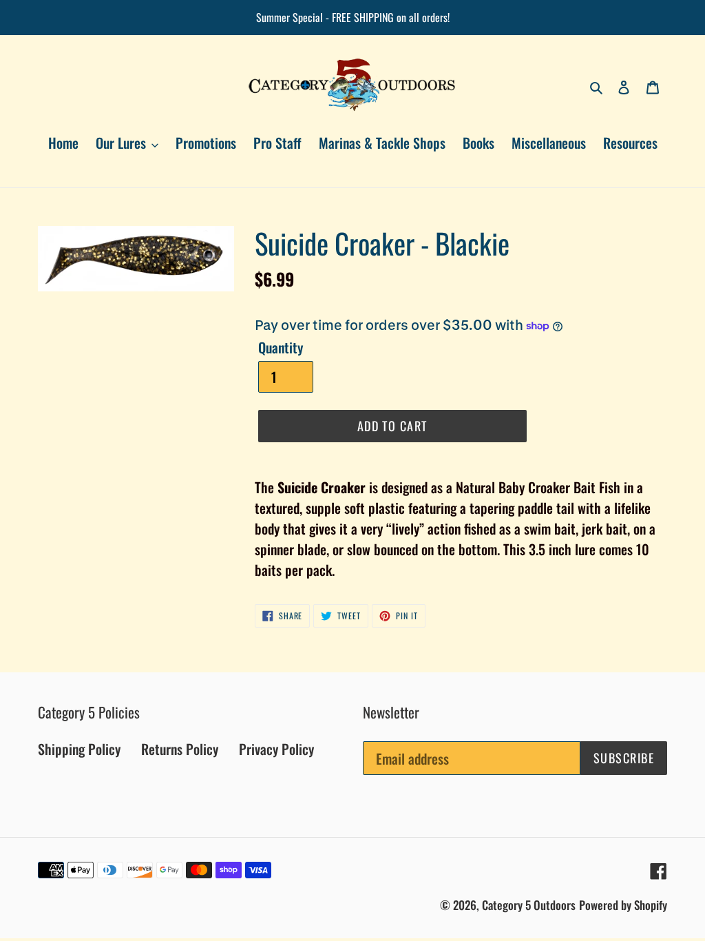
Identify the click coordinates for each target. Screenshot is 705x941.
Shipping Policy (79, 748)
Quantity (280, 347)
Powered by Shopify (623, 904)
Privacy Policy (276, 748)
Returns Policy (179, 748)
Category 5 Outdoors (529, 904)
